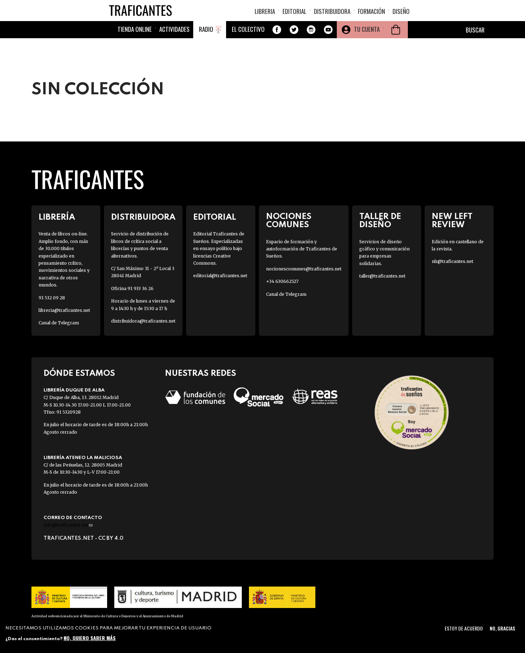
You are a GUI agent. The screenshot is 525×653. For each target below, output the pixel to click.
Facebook (276, 30)
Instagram (311, 30)
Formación (371, 11)
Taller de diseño (380, 221)
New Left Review (452, 221)
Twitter (293, 30)
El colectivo (248, 29)
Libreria (265, 11)
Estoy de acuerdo (464, 628)
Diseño (401, 11)
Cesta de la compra (395, 30)
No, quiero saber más (90, 638)
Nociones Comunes (288, 221)
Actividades (174, 29)
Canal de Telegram (59, 322)
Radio (206, 29)
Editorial (294, 11)
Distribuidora (332, 11)
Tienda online (135, 29)
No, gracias (502, 628)
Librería (57, 217)
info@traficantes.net (68, 525)
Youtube (328, 30)
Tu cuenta (367, 29)
